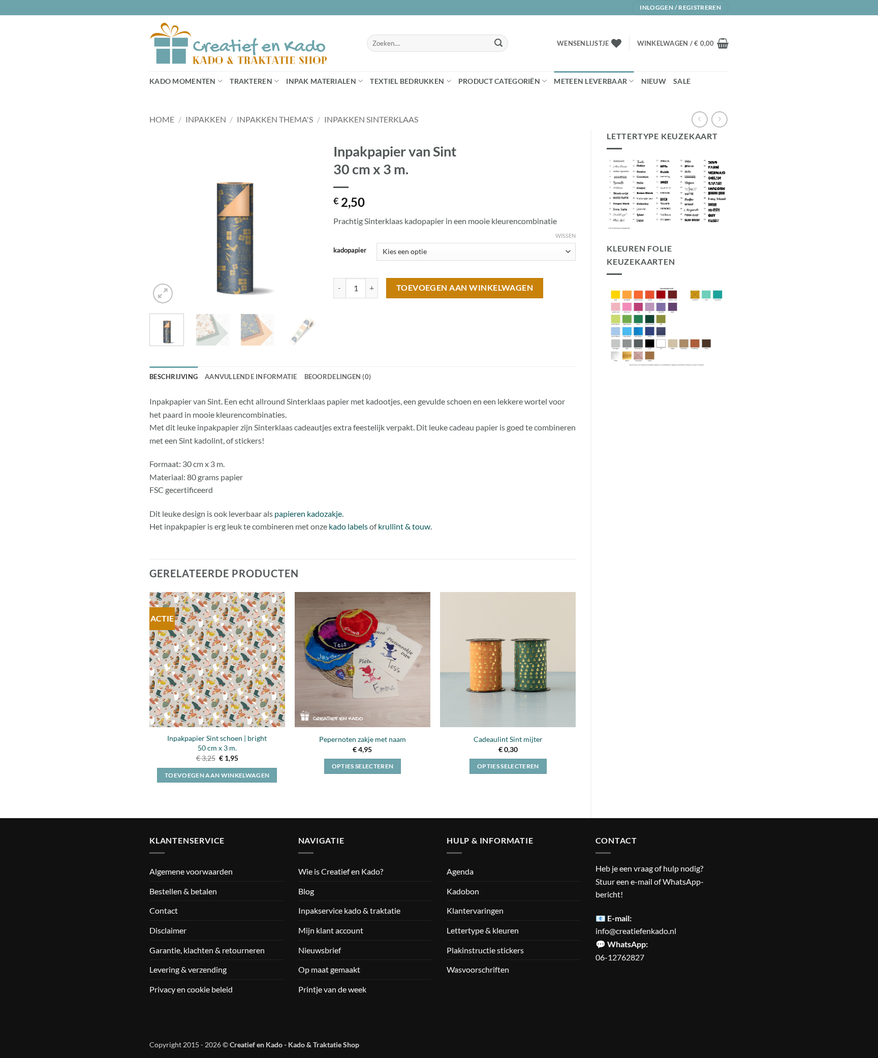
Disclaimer (167, 930)
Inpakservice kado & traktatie (349, 910)
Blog (306, 891)
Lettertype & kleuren (483, 930)
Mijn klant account (330, 930)
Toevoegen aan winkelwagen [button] (217, 775)
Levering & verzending (188, 969)
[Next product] (699, 119)
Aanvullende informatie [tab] (251, 376)
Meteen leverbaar (590, 81)
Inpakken (205, 119)
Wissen (565, 235)
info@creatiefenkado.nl (635, 931)
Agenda (460, 871)
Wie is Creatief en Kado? (340, 871)
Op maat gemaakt (329, 969)
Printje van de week (332, 989)
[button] (683, 43)
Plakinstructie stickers (485, 950)
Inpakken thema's (275, 119)
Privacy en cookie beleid (191, 989)
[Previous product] (719, 119)
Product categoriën (499, 81)
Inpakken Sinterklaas (371, 119)
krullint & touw (404, 526)
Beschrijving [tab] (173, 376)
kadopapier (349, 250)
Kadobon (463, 891)
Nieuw (653, 81)
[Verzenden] (498, 43)
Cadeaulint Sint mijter (508, 739)
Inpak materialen (321, 81)
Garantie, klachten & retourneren (207, 950)
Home (161, 119)
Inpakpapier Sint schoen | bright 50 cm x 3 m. (217, 743)
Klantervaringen (475, 910)
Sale (682, 81)
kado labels (348, 526)
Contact (163, 910)
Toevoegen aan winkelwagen (465, 287)
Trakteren (251, 81)
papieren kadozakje (308, 513)
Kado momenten (182, 81)
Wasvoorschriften (478, 969)
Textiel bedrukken (407, 81)
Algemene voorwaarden (191, 871)
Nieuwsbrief (319, 950)
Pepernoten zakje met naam (362, 739)
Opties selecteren (363, 766)
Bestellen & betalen (183, 891)
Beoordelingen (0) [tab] (337, 376)
